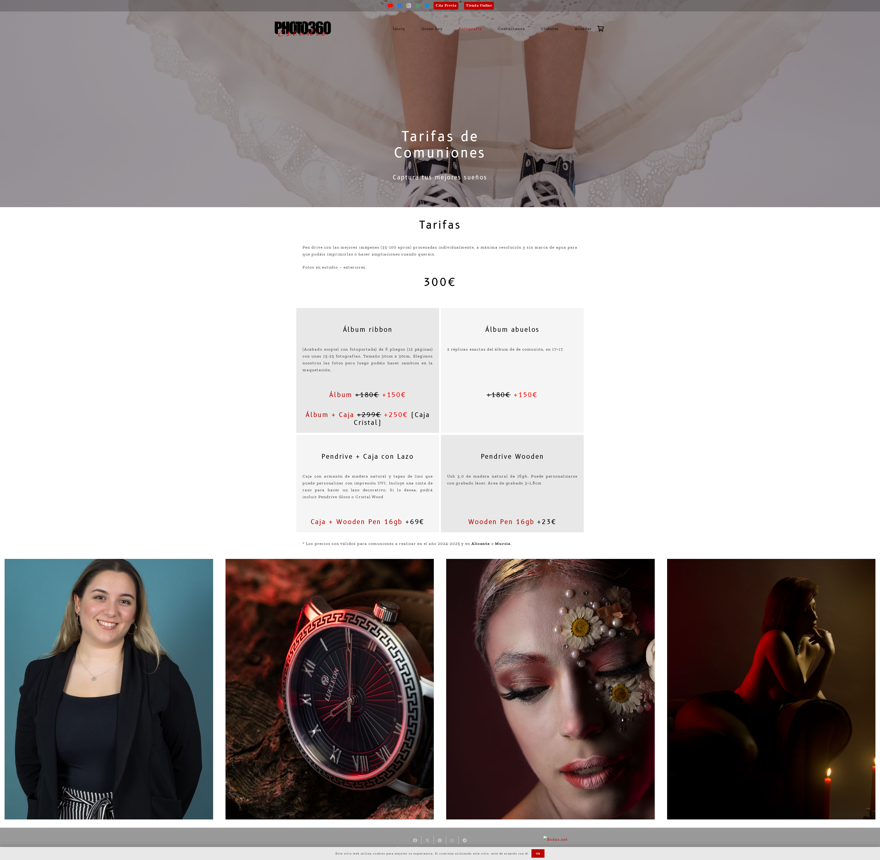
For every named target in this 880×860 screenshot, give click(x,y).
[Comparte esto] (415, 840)
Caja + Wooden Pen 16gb (357, 522)
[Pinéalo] (440, 840)
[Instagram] (409, 5)
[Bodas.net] (555, 839)
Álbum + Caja (329, 415)
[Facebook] (399, 5)
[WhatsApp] (418, 5)
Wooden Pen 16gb (501, 522)
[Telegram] (427, 5)
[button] (484, 28)
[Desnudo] (771, 689)
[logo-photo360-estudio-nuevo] (303, 28)
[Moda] (550, 689)
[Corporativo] (109, 689)
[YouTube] (390, 5)
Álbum (340, 395)
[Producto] (330, 689)
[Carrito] (600, 28)
